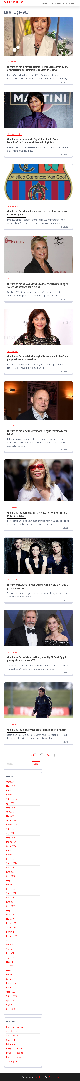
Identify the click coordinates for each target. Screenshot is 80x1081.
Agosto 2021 (10, 949)
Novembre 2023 (11, 854)
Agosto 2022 (10, 897)
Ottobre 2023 (10, 859)
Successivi (50, 755)
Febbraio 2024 (11, 841)
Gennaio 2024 (11, 846)
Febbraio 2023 (11, 884)
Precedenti (30, 755)
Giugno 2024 (10, 833)
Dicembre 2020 (11, 983)
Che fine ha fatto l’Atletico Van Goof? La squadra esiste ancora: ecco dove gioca (38, 213)
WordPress (39, 1077)
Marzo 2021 (10, 970)
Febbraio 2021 (11, 974)
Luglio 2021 (10, 953)
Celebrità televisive (12, 62)
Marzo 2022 (10, 919)
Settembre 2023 (11, 863)
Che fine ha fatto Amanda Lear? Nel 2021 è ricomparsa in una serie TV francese (37, 514)
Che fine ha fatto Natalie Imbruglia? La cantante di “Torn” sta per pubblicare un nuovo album (37, 357)
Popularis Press (54, 1077)
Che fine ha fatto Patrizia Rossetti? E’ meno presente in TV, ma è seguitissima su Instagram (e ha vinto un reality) (37, 68)
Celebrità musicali (12, 351)
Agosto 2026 (10, 781)
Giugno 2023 (10, 876)
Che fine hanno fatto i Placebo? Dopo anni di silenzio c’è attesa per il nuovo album (38, 586)
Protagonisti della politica (14, 1052)
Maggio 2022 (10, 910)
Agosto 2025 (10, 803)
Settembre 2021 (11, 944)
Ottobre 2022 (10, 889)
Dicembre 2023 (11, 850)
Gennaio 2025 (11, 820)
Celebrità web (10, 1039)
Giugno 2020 (10, 1009)
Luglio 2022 (10, 901)
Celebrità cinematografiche (14, 134)
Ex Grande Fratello (12, 1044)
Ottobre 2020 (10, 991)
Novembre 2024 (11, 824)
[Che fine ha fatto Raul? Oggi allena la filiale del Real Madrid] (38, 700)
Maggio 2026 (10, 786)
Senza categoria (11, 1061)
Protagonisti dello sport (14, 206)
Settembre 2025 (11, 799)
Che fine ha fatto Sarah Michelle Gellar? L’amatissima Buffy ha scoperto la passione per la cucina (37, 285)
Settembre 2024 (11, 829)
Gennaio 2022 (11, 927)
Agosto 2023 (10, 867)
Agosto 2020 (10, 1000)
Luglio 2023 (10, 871)
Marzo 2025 (10, 816)
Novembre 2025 (11, 794)
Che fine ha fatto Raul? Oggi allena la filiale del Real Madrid (36, 729)
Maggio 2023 (10, 880)
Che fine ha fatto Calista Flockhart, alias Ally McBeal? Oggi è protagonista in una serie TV (36, 658)
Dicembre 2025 (11, 790)
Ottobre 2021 (10, 940)
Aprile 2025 (10, 811)
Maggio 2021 (10, 961)
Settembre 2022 (11, 893)
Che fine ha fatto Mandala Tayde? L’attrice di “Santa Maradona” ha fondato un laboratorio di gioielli (33, 140)
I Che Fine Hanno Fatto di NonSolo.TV (64, 3)
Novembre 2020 (11, 987)
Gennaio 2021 (11, 979)
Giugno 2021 (10, 957)
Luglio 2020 (10, 1004)
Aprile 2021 (10, 966)
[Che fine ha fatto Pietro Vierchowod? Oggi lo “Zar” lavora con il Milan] (38, 400)
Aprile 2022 (10, 914)
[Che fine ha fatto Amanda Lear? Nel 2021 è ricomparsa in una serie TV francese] (38, 480)
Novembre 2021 (11, 936)
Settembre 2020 (11, 996)
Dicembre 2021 (11, 931)
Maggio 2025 (10, 807)
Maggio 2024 (10, 837)
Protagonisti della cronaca (14, 1048)
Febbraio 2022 (11, 923)
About (44, 3)
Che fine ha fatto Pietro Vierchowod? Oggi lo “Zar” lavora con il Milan (38, 432)
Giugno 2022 (10, 906)
